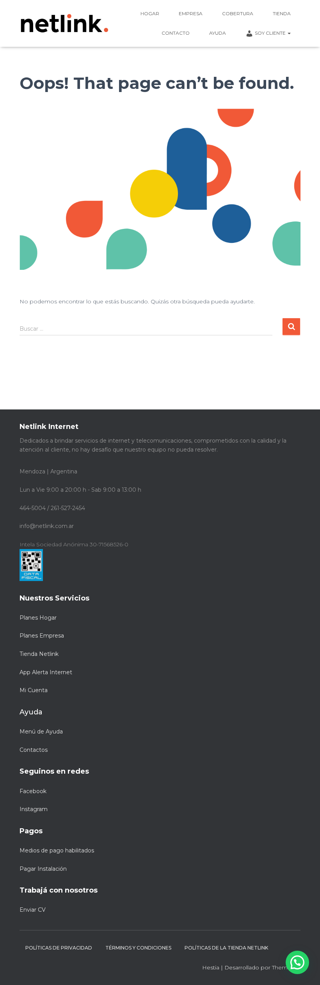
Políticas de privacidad (58, 948)
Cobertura (237, 13)
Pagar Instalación (43, 868)
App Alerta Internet (46, 672)
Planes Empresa (42, 635)
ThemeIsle (286, 967)
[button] (297, 962)
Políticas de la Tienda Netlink (226, 948)
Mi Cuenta (34, 690)
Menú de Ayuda (41, 731)
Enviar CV (33, 909)
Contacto (176, 33)
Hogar (149, 13)
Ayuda (217, 33)
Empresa (191, 13)
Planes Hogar (38, 617)
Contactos (34, 749)
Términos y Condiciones (138, 948)
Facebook (33, 791)
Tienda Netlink (39, 653)
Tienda (282, 13)
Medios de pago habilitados (57, 850)
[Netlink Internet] (64, 23)
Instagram (34, 809)
